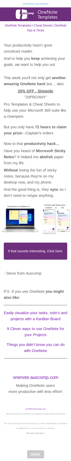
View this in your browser (35, 3)
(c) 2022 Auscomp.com (35, 409)
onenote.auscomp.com (35, 377)
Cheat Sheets (43, 25)
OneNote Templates (18, 25)
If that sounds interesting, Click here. (35, 251)
